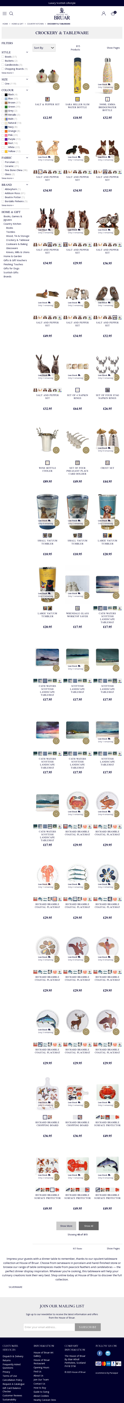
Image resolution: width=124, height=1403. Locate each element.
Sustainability (9, 1399)
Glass (10, 174)
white (14, 147)
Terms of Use (10, 1375)
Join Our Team (41, 1379)
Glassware (12, 248)
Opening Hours (41, 1367)
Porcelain (12, 162)
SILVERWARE (15, 1287)
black (12, 94)
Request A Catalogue (14, 1383)
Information (44, 1346)
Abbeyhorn (13, 189)
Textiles (10, 231)
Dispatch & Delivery (13, 1356)
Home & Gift (11, 212)
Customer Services (10, 1347)
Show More (66, 1225)
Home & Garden (13, 256)
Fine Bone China (16, 170)
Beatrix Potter (15, 197)
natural (14, 122)
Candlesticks (13, 64)
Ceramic (12, 166)
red (13, 143)
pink (13, 134)
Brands (7, 276)
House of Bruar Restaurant (42, 1361)
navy (12, 126)
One (10, 83)
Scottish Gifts (11, 272)
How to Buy (40, 1387)
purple (14, 139)
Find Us (37, 1371)
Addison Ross (15, 193)
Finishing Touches (13, 264)
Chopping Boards (16, 68)
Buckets (11, 60)
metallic (14, 114)
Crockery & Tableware (18, 240)
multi (12, 118)
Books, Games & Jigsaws (13, 218)
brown (14, 102)
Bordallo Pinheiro (16, 201)
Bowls (11, 56)
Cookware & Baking (17, 244)
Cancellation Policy (12, 1379)
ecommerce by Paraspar (107, 1373)
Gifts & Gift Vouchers (15, 260)
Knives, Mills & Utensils (19, 252)
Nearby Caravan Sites (45, 1399)
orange (14, 130)
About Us (38, 1375)
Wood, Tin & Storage (17, 235)
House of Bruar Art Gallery (43, 1354)
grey (12, 110)
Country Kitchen (12, 223)
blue (13, 98)
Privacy (6, 1371)
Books (9, 227)
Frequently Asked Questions (12, 1366)
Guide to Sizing (41, 1391)
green (14, 106)
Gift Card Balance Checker (12, 1389)
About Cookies (41, 1395)
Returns (7, 1360)
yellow (14, 151)
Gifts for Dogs (11, 268)
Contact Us (39, 1383)
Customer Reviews (12, 1395)
